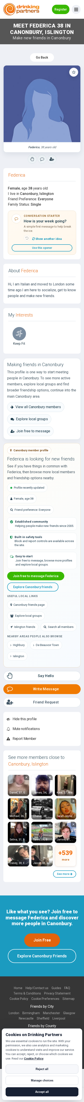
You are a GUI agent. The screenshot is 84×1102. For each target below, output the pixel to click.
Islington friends (24, 627)
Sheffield (43, 1018)
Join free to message (33, 431)
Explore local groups (32, 419)
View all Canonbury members (38, 407)
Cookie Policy (19, 999)
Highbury (19, 645)
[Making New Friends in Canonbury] (32, 159)
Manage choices (42, 1080)
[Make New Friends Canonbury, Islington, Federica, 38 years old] (42, 103)
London (14, 1013)
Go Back (42, 57)
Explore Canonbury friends (32, 587)
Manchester (51, 1013)
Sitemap (68, 999)
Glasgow (69, 1013)
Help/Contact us (37, 988)
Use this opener (42, 247)
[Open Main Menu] (76, 9)
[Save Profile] (73, 72)
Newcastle (26, 1018)
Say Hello (46, 676)
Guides (56, 988)
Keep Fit (19, 344)
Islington (18, 656)
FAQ (67, 988)
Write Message (46, 689)
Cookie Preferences (45, 999)
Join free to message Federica (35, 576)
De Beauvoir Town (47, 645)
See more (63, 874)
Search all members (60, 627)
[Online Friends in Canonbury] (51, 159)
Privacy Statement (57, 993)
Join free (42, 940)
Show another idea (48, 239)
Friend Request (46, 702)
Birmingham (31, 1013)
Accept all (42, 1092)
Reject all (42, 1069)
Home (18, 988)
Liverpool (58, 1018)
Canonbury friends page (29, 604)
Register (60, 9)
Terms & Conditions (27, 993)
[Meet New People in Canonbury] (42, 159)
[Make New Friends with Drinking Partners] (21, 9)
